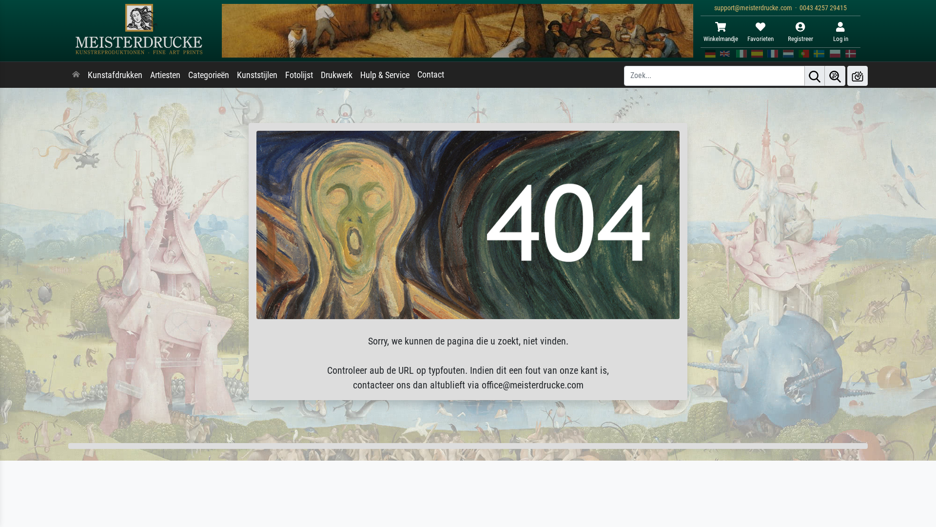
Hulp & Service (385, 75)
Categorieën (208, 75)
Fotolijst (299, 75)
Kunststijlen (257, 75)
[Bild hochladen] (857, 76)
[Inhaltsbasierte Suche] (835, 76)
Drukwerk (336, 75)
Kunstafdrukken (115, 75)
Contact (430, 75)
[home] (76, 75)
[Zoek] (814, 76)
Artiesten (165, 75)
